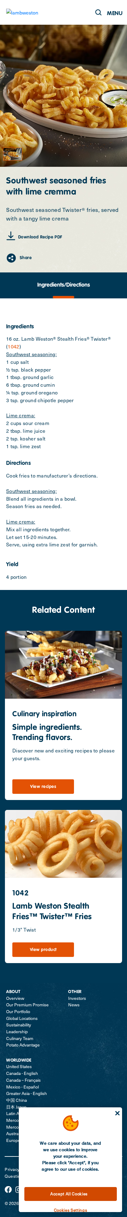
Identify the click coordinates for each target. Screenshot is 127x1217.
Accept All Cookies (69, 1194)
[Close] (117, 1113)
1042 (13, 346)
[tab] (63, 285)
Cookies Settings (70, 1210)
